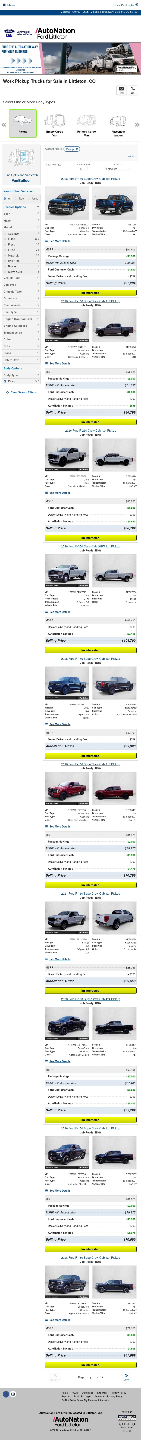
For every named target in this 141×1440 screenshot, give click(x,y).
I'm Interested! (90, 293)
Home (65, 1392)
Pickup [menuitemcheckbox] (11, 381)
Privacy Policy (118, 1392)
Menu (11, 5)
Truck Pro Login (82, 1396)
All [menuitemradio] (9, 198)
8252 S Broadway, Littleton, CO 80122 (115, 11)
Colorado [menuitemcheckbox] (13, 233)
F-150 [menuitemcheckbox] (11, 239)
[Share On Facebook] (6, 1394)
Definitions (87, 1392)
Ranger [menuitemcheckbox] (12, 266)
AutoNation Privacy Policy (108, 1396)
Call (133, 93)
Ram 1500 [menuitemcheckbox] (13, 261)
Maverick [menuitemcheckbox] (13, 255)
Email (121, 93)
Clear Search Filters (23, 392)
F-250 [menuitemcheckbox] (11, 244)
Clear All (130, 156)
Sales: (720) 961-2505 (75, 11)
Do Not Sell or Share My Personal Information (86, 1400)
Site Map (102, 1392)
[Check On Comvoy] (13, 1394)
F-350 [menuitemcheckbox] (11, 250)
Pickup (70, 149)
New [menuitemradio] (21, 198)
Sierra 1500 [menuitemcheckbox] (14, 272)
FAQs (75, 1392)
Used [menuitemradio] (35, 198)
